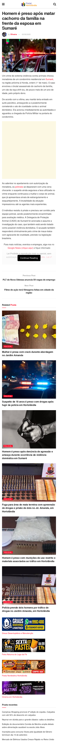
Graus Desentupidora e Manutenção (17, 633)
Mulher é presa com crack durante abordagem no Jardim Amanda (27, 353)
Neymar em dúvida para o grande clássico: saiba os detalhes (28, 719)
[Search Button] (54, 4)
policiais (19, 186)
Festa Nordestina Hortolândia (14, 675)
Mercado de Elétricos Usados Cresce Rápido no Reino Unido (28, 739)
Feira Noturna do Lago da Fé (14, 654)
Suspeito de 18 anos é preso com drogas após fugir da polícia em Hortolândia (28, 403)
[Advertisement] (29, 150)
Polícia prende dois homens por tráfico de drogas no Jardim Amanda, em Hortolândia (26, 609)
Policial (8, 346)
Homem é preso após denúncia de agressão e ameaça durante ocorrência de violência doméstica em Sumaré (27, 455)
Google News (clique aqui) (20, 247)
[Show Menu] (3, 4)
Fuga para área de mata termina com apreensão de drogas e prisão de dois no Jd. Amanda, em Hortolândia (28, 508)
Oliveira (13, 34)
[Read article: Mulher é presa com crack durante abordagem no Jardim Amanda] (29, 330)
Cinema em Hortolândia (12, 697)
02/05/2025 (26, 34)
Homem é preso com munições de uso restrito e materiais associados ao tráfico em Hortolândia (28, 559)
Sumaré (49, 79)
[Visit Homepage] (29, 4)
